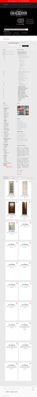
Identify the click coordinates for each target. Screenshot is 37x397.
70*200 (5, 158)
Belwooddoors (6, 116)
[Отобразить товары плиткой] (15, 178)
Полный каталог (6, 31)
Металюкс (16, 26)
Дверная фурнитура (21, 92)
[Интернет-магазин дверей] (18, 13)
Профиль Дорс (20, 26)
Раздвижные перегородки (23, 88)
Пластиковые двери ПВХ (22, 84)
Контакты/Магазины (12, 389)
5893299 (6, 391)
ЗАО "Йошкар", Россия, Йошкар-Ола (22, 138)
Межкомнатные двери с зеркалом (22, 125)
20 (9, 178)
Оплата (22, 4)
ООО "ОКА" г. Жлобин (20, 137)
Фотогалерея (6, 389)
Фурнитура (18, 34)
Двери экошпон (21, 54)
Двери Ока (9, 26)
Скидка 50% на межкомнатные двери (8, 52)
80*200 (5, 159)
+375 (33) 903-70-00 (20, 19)
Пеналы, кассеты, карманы (23, 96)
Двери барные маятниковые (23, 78)
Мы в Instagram (20, 24)
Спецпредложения (14, 4)
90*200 (5, 160)
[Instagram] (32, 387)
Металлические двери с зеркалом (21, 124)
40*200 (5, 156)
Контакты (4, 6)
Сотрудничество (14, 387)
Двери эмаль (20, 73)
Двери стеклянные (21, 93)
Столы (19, 100)
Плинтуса (20, 99)
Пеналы (13, 34)
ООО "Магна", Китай (20, 143)
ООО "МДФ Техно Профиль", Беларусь (22, 139)
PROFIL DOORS (6, 113)
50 (10, 178)
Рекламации (26, 4)
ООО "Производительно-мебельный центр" (22, 141)
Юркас (5, 118)
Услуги (19, 4)
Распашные (6, 140)
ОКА (20, 67)
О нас (9, 4)
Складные (5, 141)
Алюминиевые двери (22, 89)
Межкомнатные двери (8, 32)
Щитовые (5, 147)
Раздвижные (6, 139)
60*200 (5, 157)
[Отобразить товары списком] (16, 178)
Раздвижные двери (7, 34)
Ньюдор (5, 117)
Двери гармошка (21, 79)
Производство (5, 4)
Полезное (17, 389)
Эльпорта (13, 26)
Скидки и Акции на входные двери (8, 54)
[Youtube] (33, 387)
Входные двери (16, 32)
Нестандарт (6, 161)
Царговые (5, 146)
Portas (5, 115)
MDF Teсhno (6, 114)
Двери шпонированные (22, 72)
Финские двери (20, 77)
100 (12, 178)
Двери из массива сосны (23, 71)
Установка (8, 387)
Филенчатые (6, 145)
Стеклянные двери (24, 32)
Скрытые (5, 142)
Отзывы (30, 4)
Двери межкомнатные (22, 53)
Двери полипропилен (21, 85)
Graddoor (23, 26)
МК (20, 66)
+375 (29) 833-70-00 (21, 18)
